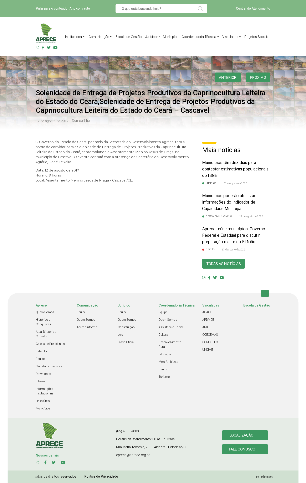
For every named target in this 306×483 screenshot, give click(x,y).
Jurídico (151, 37)
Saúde (163, 369)
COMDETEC (210, 342)
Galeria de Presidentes (50, 343)
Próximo (258, 77)
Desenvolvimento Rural (170, 344)
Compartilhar (81, 120)
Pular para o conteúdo (51, 8)
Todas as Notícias (223, 264)
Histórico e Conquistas (43, 322)
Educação (165, 354)
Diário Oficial (126, 342)
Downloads (43, 373)
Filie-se (40, 381)
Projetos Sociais (256, 37)
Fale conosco (242, 449)
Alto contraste (80, 8)
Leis (120, 334)
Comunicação (99, 37)
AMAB (206, 327)
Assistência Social (171, 327)
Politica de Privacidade (101, 476)
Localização (241, 435)
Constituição (126, 327)
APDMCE (208, 319)
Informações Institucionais (44, 391)
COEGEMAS (210, 334)
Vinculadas (230, 37)
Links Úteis (43, 401)
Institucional (73, 37)
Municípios (170, 37)
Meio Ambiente (168, 361)
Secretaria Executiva (49, 366)
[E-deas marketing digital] (264, 477)
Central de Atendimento (253, 8)
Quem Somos (45, 312)
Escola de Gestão (129, 37)
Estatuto (41, 351)
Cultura (163, 334)
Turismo (164, 376)
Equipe (40, 358)
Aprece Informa (87, 327)
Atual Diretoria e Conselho (46, 334)
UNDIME (207, 349)
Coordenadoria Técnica (199, 37)
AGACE (207, 312)
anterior (227, 77)
